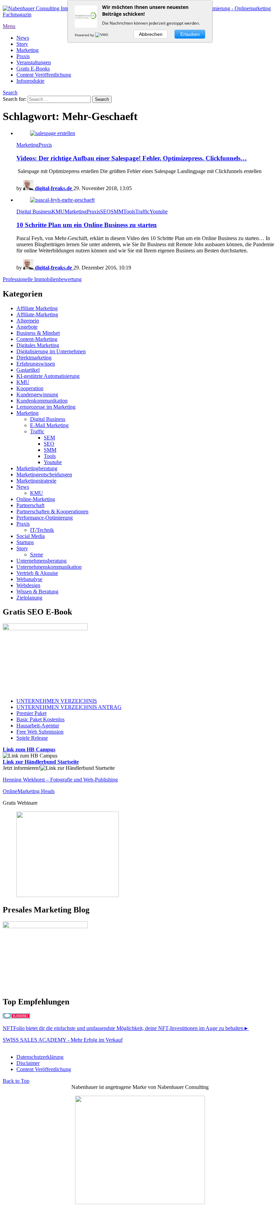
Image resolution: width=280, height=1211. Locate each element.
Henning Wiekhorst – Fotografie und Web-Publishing (60, 779)
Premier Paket (31, 713)
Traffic (142, 211)
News (22, 38)
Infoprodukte (30, 81)
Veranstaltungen (33, 62)
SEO (105, 211)
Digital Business (34, 211)
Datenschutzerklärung (40, 1057)
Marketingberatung (36, 468)
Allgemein (27, 321)
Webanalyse (29, 579)
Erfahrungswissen (35, 364)
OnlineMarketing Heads (29, 791)
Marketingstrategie (36, 481)
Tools (129, 211)
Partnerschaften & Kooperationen (52, 511)
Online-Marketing (35, 499)
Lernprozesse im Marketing (45, 407)
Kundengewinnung (37, 394)
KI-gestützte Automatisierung (48, 376)
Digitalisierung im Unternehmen (51, 351)
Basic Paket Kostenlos (40, 719)
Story (22, 44)
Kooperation (29, 388)
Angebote (27, 327)
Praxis (23, 56)
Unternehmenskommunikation (49, 567)
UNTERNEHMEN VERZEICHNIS (56, 701)
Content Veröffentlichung (43, 75)
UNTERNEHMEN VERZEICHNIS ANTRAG (69, 707)
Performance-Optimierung (44, 518)
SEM (49, 437)
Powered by (85, 34)
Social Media (30, 536)
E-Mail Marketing (49, 425)
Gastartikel (28, 370)
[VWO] (102, 34)
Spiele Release (32, 738)
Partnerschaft (30, 505)
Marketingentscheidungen (44, 474)
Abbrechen (151, 34)
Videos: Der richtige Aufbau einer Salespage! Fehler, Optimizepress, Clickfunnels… (131, 158)
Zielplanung (29, 598)
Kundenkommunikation (42, 401)
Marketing (27, 50)
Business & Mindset (38, 333)
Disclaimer (28, 1063)
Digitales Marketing (37, 345)
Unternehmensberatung (41, 561)
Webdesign (28, 585)
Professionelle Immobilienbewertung (42, 279)
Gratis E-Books (33, 68)
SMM (117, 211)
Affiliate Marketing (37, 308)
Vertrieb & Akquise (37, 573)
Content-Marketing (36, 339)
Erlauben (190, 34)
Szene (36, 554)
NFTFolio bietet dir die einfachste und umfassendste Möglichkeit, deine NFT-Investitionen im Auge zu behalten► (126, 1028)
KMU (58, 211)
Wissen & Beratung (37, 591)
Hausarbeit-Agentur (37, 725)
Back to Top (16, 1081)
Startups (25, 542)
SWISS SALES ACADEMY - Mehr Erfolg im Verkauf (63, 1040)
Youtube (159, 211)
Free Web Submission (40, 732)
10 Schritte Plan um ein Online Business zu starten (86, 224)
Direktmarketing (34, 357)
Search (10, 92)
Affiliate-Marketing (37, 314)
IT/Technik (42, 530)
